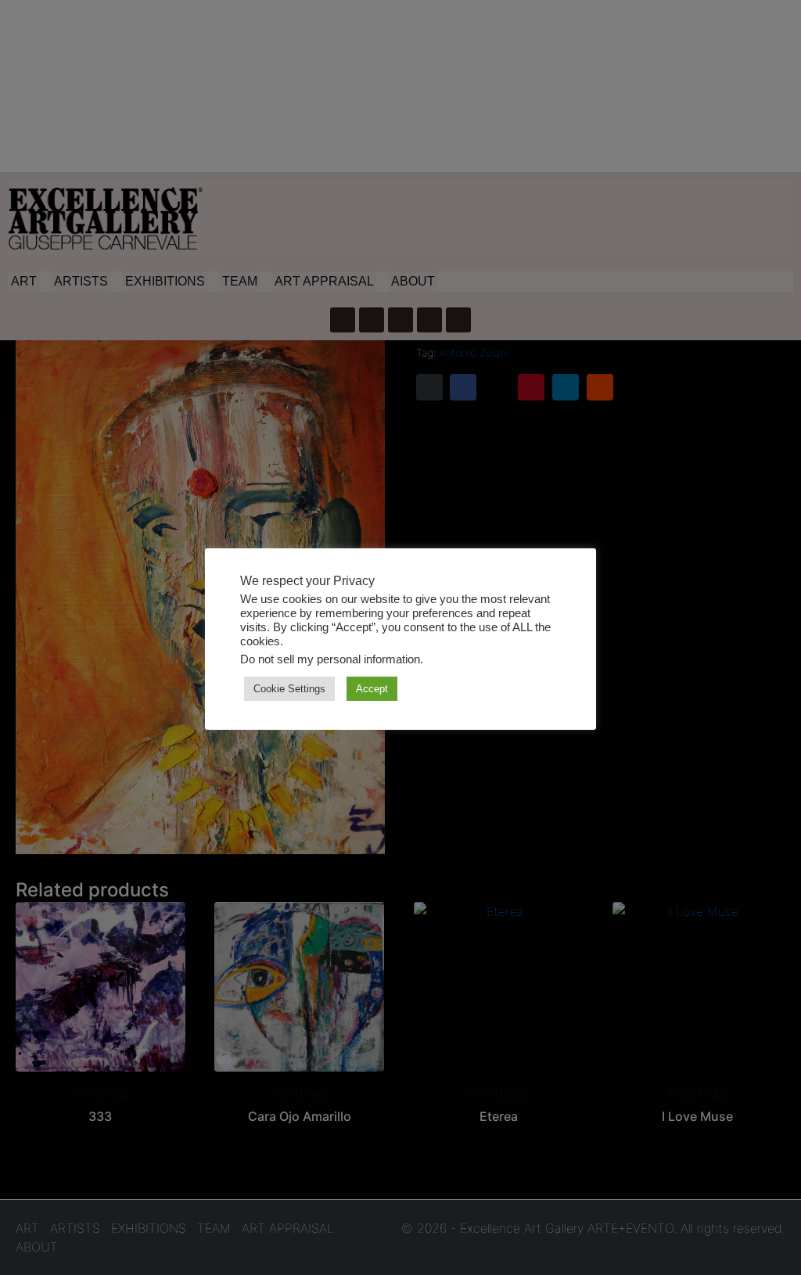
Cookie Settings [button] (289, 689)
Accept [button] (372, 689)
